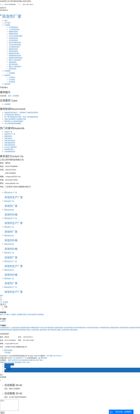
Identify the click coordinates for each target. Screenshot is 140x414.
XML (28, 362)
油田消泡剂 (12, 62)
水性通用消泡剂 (14, 47)
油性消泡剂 (12, 69)
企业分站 (10, 362)
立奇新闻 (12, 77)
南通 (23, 360)
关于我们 (7, 23)
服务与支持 (27, 314)
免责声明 (44, 358)
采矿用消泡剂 (13, 64)
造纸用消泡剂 (13, 49)
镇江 (37, 360)
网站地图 (18, 362)
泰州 (41, 360)
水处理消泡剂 (13, 27)
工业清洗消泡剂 (14, 29)
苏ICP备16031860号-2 (54, 356)
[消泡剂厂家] (9, 201)
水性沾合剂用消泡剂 (16, 36)
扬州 (34, 360)
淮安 (27, 360)
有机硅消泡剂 (9, 149)
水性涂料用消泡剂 (15, 44)
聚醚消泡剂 (8, 136)
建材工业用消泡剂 (15, 60)
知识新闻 (12, 82)
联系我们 (7, 84)
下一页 (2, 302)
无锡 (13, 360)
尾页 (6, 302)
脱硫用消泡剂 (13, 31)
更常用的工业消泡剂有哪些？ (14, 121)
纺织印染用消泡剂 (15, 42)
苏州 (20, 360)
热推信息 (3, 362)
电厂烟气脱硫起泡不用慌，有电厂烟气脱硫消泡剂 (21, 117)
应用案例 (7, 71)
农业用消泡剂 (13, 40)
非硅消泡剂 (8, 138)
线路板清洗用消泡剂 (16, 58)
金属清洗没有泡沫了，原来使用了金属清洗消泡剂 (21, 112)
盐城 (30, 360)
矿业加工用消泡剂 (10, 147)
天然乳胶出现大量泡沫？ (12, 114)
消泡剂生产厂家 (9, 134)
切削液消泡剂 (13, 51)
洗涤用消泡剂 (13, 38)
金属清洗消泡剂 (14, 53)
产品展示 (7, 25)
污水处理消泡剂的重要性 (12, 123)
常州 (16, 360)
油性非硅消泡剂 (9, 145)
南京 (9, 360)
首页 (5, 20)
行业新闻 (12, 79)
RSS (23, 362)
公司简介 (3, 321)
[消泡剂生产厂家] (10, 192)
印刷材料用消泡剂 (15, 55)
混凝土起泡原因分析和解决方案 (15, 119)
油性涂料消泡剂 (9, 140)
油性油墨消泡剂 (9, 143)
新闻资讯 (7, 75)
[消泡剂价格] (9, 209)
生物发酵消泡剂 (9, 151)
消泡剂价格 (11, 214)
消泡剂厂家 (8, 132)
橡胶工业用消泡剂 (15, 66)
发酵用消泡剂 (13, 34)
